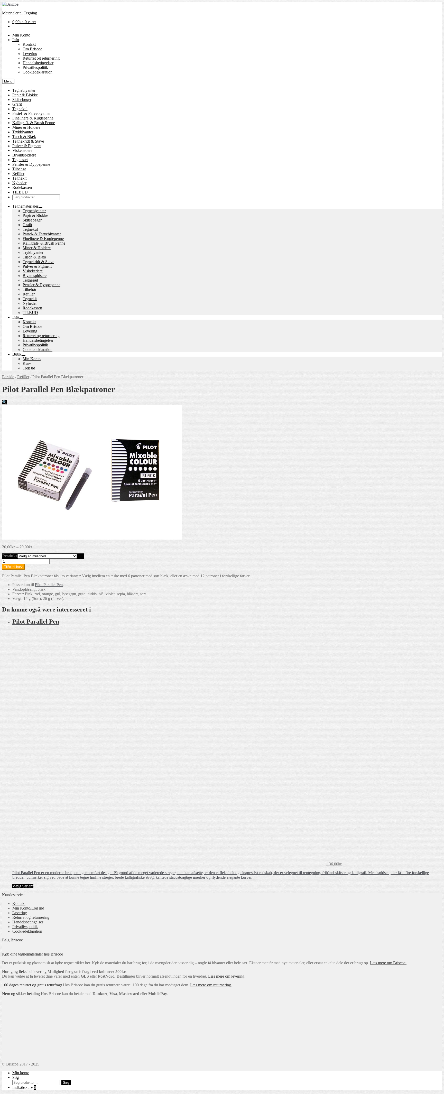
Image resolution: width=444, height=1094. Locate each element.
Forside (8, 377)
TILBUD (20, 192)
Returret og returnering (41, 58)
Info (15, 40)
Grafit (17, 104)
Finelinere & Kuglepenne (32, 118)
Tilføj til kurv (13, 567)
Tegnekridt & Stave (28, 141)
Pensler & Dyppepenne (31, 164)
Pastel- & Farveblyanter (31, 113)
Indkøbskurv (24, 1087)
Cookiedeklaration (37, 72)
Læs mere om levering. (226, 976)
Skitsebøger (21, 99)
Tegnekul (19, 109)
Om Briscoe (32, 49)
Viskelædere (22, 150)
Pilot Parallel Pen (49, 584)
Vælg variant (22, 886)
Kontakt (29, 44)
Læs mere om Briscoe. (388, 963)
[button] (4, 402)
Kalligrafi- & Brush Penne (33, 122)
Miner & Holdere (26, 127)
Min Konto (21, 35)
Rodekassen (22, 187)
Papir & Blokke (25, 95)
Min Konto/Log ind (28, 908)
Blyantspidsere (24, 155)
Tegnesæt (20, 159)
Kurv (27, 363)
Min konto (20, 1073)
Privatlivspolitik (35, 67)
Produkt (9, 556)
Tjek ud (29, 368)
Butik (16, 354)
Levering (30, 53)
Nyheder (19, 183)
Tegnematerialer (25, 206)
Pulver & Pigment (26, 146)
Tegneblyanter (23, 90)
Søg (15, 1077)
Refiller (18, 173)
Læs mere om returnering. (211, 985)
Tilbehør (19, 169)
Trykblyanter (22, 132)
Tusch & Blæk (24, 136)
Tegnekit (19, 178)
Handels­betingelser (38, 63)
